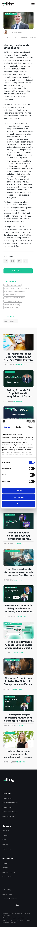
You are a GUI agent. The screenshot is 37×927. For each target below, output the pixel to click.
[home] (8, 4)
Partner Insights (11, 307)
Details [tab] (18, 427)
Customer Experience (12, 301)
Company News (10, 295)
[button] (33, 4)
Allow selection (18, 497)
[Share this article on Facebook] (13, 261)
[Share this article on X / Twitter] (20, 261)
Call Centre (9, 288)
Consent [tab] (7, 427)
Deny (18, 504)
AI (5, 285)
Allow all (18, 490)
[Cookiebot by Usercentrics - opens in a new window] (26, 421)
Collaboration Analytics (14, 291)
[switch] (32, 468)
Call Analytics (14, 285)
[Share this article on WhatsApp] (26, 261)
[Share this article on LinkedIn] (6, 261)
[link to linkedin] (17, 905)
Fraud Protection (11, 304)
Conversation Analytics (14, 298)
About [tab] (30, 427)
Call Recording (23, 288)
